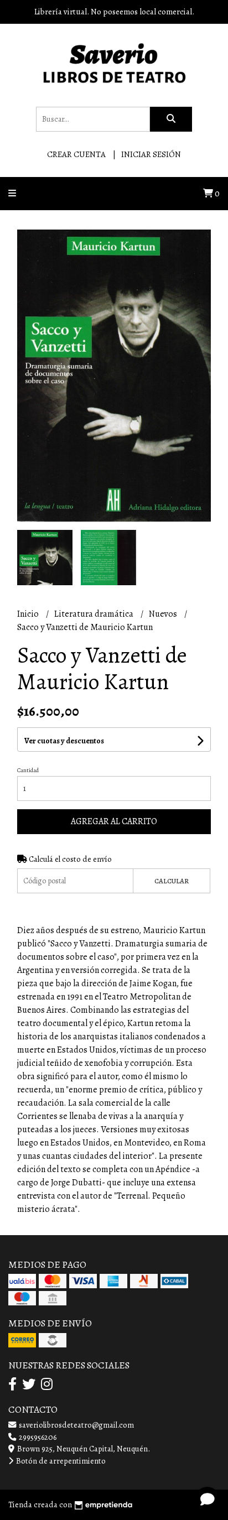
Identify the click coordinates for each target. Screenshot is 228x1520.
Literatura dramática (94, 614)
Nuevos (164, 614)
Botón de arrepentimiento (60, 1460)
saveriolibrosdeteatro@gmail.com (75, 1424)
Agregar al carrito (114, 821)
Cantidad (28, 770)
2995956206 (36, 1437)
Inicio (28, 614)
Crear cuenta (76, 154)
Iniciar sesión (151, 154)
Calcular (171, 881)
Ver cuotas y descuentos (64, 741)
